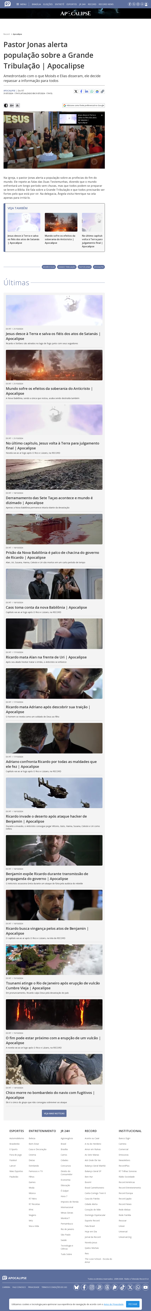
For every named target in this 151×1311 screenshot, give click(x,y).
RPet (31, 1209)
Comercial (123, 1149)
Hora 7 (64, 1196)
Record (92, 4)
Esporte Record (92, 1220)
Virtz (31, 1220)
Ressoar (123, 1220)
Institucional (130, 1131)
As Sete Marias (92, 1154)
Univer (122, 1226)
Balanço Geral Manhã (95, 1165)
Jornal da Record (93, 1237)
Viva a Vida (34, 1226)
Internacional (67, 1207)
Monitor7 (65, 1218)
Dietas (32, 1160)
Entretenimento (42, 1131)
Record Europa (126, 1193)
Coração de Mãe (93, 1209)
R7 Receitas (34, 1204)
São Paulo (65, 1234)
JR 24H (82, 4)
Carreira (122, 1143)
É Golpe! (65, 1190)
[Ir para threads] (107, 1287)
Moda (31, 1187)
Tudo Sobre (66, 1254)
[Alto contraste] (6, 105)
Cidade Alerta (91, 1204)
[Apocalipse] (75, 13)
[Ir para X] (134, 4)
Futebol (13, 1160)
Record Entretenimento (130, 1187)
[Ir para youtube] (145, 1287)
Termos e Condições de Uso (54, 1287)
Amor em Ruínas (93, 1149)
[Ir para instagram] (138, 4)
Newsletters (124, 1160)
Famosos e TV (36, 1171)
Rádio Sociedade (127, 1176)
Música (32, 1193)
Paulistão (13, 1176)
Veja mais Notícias (54, 1113)
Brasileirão (14, 1143)
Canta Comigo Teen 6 (95, 1193)
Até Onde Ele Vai (93, 1160)
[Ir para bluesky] (76, 1287)
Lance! (12, 1165)
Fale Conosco (19, 1287)
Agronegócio (67, 1138)
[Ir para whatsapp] (138, 1287)
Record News (106, 4)
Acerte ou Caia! (92, 1138)
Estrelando (34, 1165)
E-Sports (13, 1149)
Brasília (36, 4)
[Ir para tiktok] (122, 1287)
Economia (65, 1179)
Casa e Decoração (37, 1149)
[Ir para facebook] (130, 4)
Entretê (59, 4)
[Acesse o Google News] (97, 91)
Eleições (48, 4)
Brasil (63, 1143)
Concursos (66, 1165)
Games (32, 1182)
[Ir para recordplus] (115, 1287)
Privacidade (33, 1287)
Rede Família (125, 1215)
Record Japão (125, 1198)
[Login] (146, 4)
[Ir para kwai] (99, 1287)
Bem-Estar (34, 1143)
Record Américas (127, 1182)
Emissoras (124, 1154)
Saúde (64, 1240)
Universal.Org (125, 1237)
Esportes (72, 4)
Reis (87, 1253)
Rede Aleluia (124, 1209)
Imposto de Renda (69, 1201)
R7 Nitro (33, 1198)
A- (17, 105)
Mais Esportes (16, 1171)
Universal (123, 1231)
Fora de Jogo (15, 1154)
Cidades (64, 1160)
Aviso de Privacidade (113, 1304)
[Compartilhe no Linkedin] (86, 91)
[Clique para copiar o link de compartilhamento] (102, 91)
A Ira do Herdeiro (93, 1143)
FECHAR (132, 1304)
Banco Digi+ (125, 1138)
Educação (65, 1185)
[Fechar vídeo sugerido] (102, 115)
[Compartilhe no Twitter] (76, 91)
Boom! (88, 1182)
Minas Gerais (67, 1212)
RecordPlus (124, 1165)
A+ (12, 105)
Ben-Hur (89, 1176)
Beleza (32, 1138)
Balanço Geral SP (93, 1171)
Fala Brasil (90, 1226)
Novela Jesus (91, 1242)
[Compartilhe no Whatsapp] (91, 91)
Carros (64, 1154)
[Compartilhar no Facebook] (81, 91)
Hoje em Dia (91, 1231)
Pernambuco (67, 1223)
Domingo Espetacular (95, 1215)
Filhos (31, 1176)
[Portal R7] (8, 3)
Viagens (32, 1215)
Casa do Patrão (92, 1198)
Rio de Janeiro (67, 1229)
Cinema (32, 1154)
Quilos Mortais (92, 1248)
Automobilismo (16, 1138)
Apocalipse (17, 34)
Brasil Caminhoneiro (94, 1187)
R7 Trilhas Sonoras (128, 1171)
